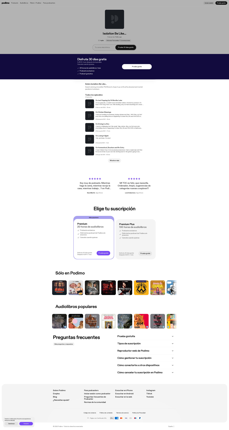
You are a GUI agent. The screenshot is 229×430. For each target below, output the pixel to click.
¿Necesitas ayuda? (61, 400)
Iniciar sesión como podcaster (97, 393)
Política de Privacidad (138, 413)
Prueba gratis (221, 3)
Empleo (56, 393)
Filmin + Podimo (35, 3)
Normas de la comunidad (95, 402)
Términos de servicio (122, 413)
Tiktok (149, 393)
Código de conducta (90, 413)
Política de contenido (106, 413)
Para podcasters (49, 3)
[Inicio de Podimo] (5, 3)
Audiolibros (24, 3)
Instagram (150, 390)
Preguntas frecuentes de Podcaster (95, 398)
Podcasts (14, 3)
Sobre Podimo (59, 390)
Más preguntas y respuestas (63, 344)
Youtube (150, 397)
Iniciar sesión (209, 3)
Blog (55, 397)
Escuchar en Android (124, 393)
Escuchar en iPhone (124, 390)
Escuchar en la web (123, 397)
